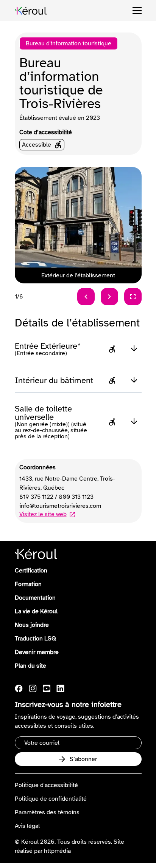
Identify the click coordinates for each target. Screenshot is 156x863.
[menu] (137, 10)
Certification (31, 570)
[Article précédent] (86, 296)
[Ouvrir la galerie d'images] (133, 296)
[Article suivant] (109, 296)
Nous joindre (32, 625)
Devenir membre (37, 652)
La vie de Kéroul (36, 611)
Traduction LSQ (35, 638)
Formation (28, 584)
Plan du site (30, 666)
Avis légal (27, 826)
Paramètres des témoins (47, 812)
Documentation (35, 598)
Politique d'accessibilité (46, 785)
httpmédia (57, 851)
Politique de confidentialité (51, 799)
